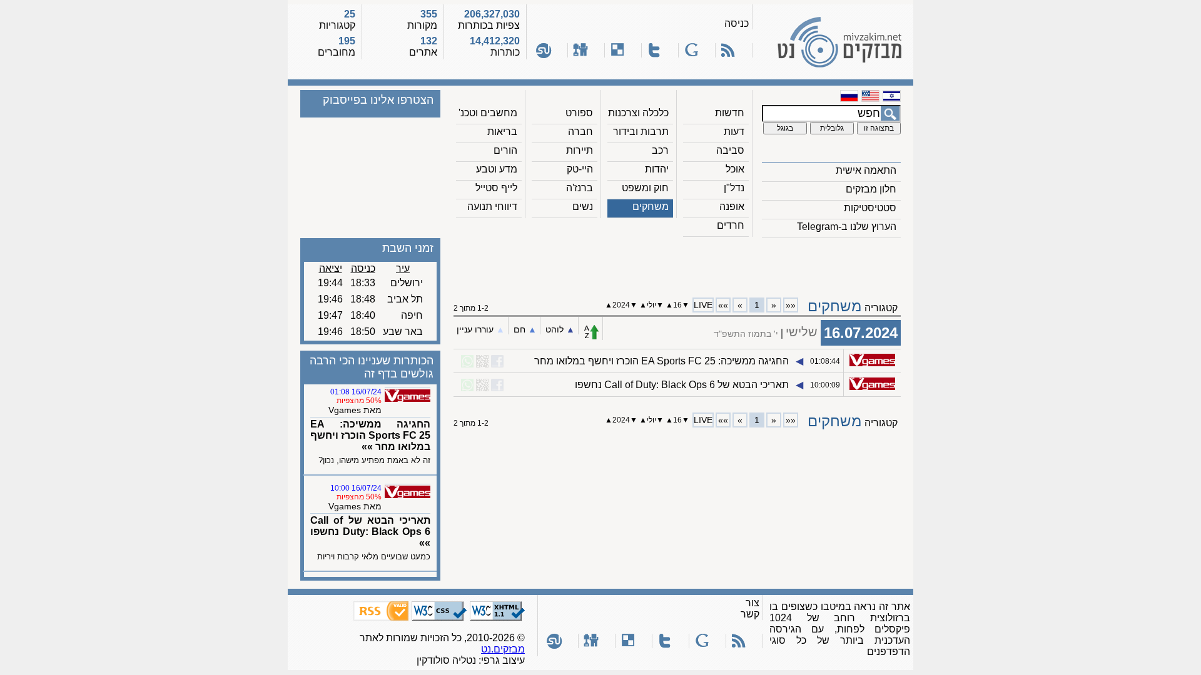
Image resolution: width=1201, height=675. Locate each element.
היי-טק (580, 169)
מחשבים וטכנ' (488, 113)
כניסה (736, 23)
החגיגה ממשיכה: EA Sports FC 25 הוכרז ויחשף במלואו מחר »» (370, 435)
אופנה (731, 206)
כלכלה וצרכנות (638, 113)
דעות (734, 131)
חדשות (729, 113)
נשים (582, 206)
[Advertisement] (677, 263)
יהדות (657, 169)
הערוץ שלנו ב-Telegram (846, 226)
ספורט (579, 113)
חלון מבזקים (871, 189)
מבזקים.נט (503, 649)
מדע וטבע (496, 169)
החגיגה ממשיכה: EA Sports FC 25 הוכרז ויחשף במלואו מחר (661, 361)
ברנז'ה (579, 187)
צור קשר (750, 608)
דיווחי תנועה (492, 206)
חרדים (730, 225)
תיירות (579, 150)
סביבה (730, 150)
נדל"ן (734, 187)
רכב (660, 150)
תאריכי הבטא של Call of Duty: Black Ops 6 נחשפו (682, 384)
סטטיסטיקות (870, 207)
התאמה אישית (866, 170)
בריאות (502, 131)
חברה (580, 131)
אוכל (735, 169)
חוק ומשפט (645, 187)
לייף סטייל (496, 187)
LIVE (703, 305)
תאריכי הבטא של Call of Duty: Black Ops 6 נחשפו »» (370, 531)
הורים (505, 150)
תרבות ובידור (641, 131)
